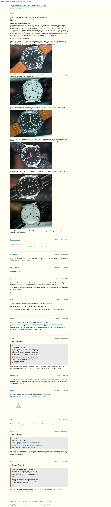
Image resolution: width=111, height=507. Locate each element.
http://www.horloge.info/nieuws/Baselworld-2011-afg (25, 349)
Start (11, 501)
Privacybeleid (47, 501)
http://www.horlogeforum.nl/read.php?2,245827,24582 (26, 442)
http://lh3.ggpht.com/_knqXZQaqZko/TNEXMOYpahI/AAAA (27, 445)
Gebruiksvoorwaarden (37, 501)
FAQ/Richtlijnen (26, 501)
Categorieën (17, 501)
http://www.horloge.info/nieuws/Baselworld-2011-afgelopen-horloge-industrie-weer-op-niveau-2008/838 (37, 324)
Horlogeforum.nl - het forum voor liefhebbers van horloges (16, 1)
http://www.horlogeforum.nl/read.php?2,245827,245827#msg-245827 (28, 396)
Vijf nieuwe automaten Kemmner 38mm (28, 5)
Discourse (25, 505)
